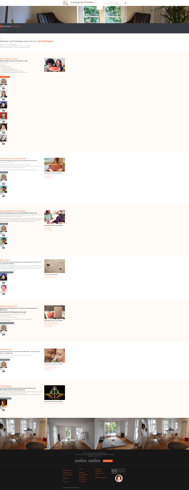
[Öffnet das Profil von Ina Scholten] (3, 288)
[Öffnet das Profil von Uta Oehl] (3, 138)
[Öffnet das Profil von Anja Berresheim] (3, 81)
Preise (80, 469)
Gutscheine (82, 472)
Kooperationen (83, 479)
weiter (3, 88)
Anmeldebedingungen (101, 477)
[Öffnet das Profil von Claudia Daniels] (3, 93)
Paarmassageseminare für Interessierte (51, 322)
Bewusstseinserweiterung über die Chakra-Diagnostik (53, 403)
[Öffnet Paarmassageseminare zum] (54, 217)
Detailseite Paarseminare (5, 359)
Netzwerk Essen (67, 472)
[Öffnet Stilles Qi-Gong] (54, 266)
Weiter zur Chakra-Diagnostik (6, 398)
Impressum (98, 469)
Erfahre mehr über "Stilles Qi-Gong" (7, 272)
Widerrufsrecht (99, 473)
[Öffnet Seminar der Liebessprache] (54, 312)
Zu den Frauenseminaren (5, 76)
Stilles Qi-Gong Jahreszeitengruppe (50, 277)
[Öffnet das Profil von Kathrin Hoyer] (3, 126)
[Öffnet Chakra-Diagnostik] (54, 392)
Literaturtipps (82, 481)
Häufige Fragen (67, 470)
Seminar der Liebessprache (49, 325)
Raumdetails (82, 477)
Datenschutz (98, 471)
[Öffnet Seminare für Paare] (54, 355)
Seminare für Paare (47, 326)
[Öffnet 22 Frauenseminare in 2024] (54, 65)
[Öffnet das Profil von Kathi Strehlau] (3, 115)
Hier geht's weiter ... (4, 172)
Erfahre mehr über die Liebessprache (7, 323)
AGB (96, 475)
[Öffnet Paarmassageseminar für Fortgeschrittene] (54, 165)
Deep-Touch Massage (48, 176)
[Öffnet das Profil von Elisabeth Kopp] (3, 104)
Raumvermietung (83, 474)
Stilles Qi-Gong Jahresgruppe (49, 276)
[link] (21, 59)
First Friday (66, 482)
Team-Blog (66, 478)
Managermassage (47, 174)
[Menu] (125, 3)
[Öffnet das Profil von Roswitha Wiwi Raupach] (3, 403)
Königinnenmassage (47, 177)
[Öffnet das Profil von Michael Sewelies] (3, 189)
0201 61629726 (114, 2)
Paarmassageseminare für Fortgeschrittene (51, 323)
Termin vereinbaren (68, 474)
